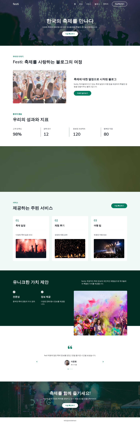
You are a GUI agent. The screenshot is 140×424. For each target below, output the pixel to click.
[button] (119, 4)
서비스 (88, 4)
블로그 (97, 4)
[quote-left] (70, 347)
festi (16, 4)
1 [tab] (68, 369)
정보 (81, 4)
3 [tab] (72, 369)
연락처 (105, 4)
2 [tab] (70, 369)
